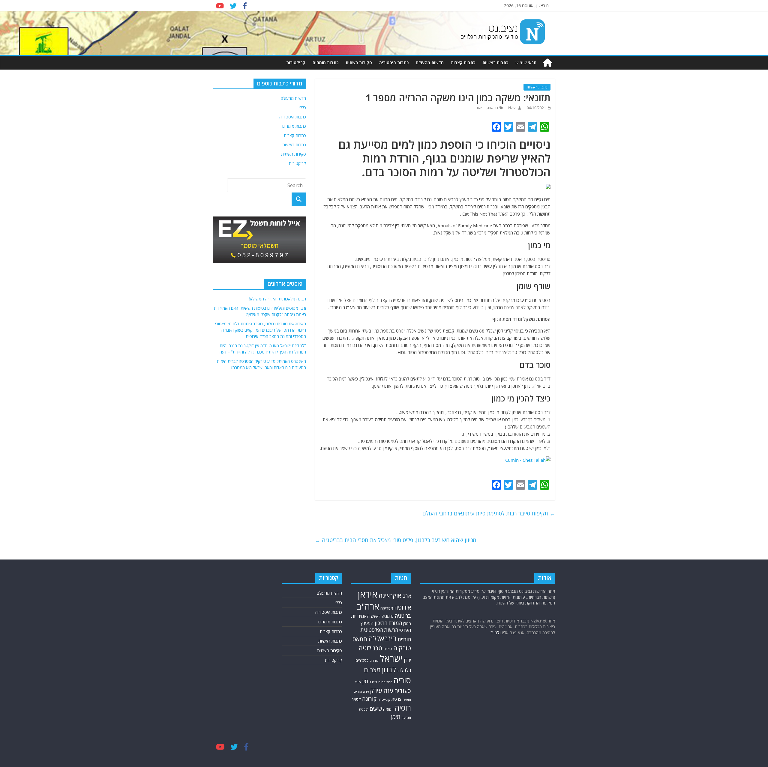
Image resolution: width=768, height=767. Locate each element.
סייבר (373, 682)
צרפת (396, 699)
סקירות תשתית (359, 62)
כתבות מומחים (325, 62)
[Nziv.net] (547, 62)
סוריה (402, 680)
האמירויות (360, 616)
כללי (302, 107)
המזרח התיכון (388, 622)
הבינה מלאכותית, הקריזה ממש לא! (277, 299)
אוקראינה (390, 595)
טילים (387, 649)
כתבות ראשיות (495, 62)
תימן (395, 716)
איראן (367, 594)
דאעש (376, 616)
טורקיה (402, 648)
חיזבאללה (382, 638)
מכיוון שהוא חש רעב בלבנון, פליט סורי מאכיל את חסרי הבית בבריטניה (395, 540)
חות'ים (404, 639)
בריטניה (403, 615)
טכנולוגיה (370, 648)
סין (365, 681)
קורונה (369, 698)
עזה (388, 690)
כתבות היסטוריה (394, 62)
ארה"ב (368, 606)
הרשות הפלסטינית (379, 629)
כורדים (374, 660)
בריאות (493, 107)
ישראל (391, 658)
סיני (358, 682)
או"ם (406, 595)
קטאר (356, 699)
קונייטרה (384, 699)
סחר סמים (385, 682)
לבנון (389, 669)
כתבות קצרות (463, 62)
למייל (494, 632)
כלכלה (404, 670)
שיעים (376, 708)
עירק (376, 690)
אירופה (402, 607)
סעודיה (402, 691)
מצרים (372, 669)
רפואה (480, 107)
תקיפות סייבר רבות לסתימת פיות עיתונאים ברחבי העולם (488, 513)
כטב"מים (362, 660)
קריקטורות (295, 62)
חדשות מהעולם (430, 62)
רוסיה (403, 708)
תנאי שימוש (525, 62)
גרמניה (388, 616)
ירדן (407, 660)
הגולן (407, 623)
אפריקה (386, 608)
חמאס (359, 639)
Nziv (511, 107)
